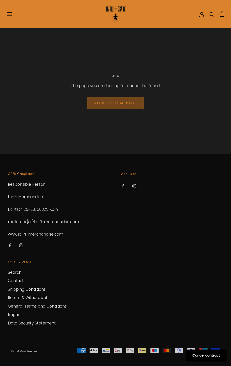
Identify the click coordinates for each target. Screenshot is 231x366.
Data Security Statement (32, 323)
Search (14, 272)
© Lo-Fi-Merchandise (24, 351)
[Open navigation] (9, 14)
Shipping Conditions (27, 289)
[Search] (212, 14)
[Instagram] (21, 245)
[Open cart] (222, 14)
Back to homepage (115, 103)
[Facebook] (10, 245)
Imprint (15, 314)
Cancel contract (206, 355)
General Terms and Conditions (37, 306)
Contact (16, 280)
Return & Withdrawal (27, 297)
